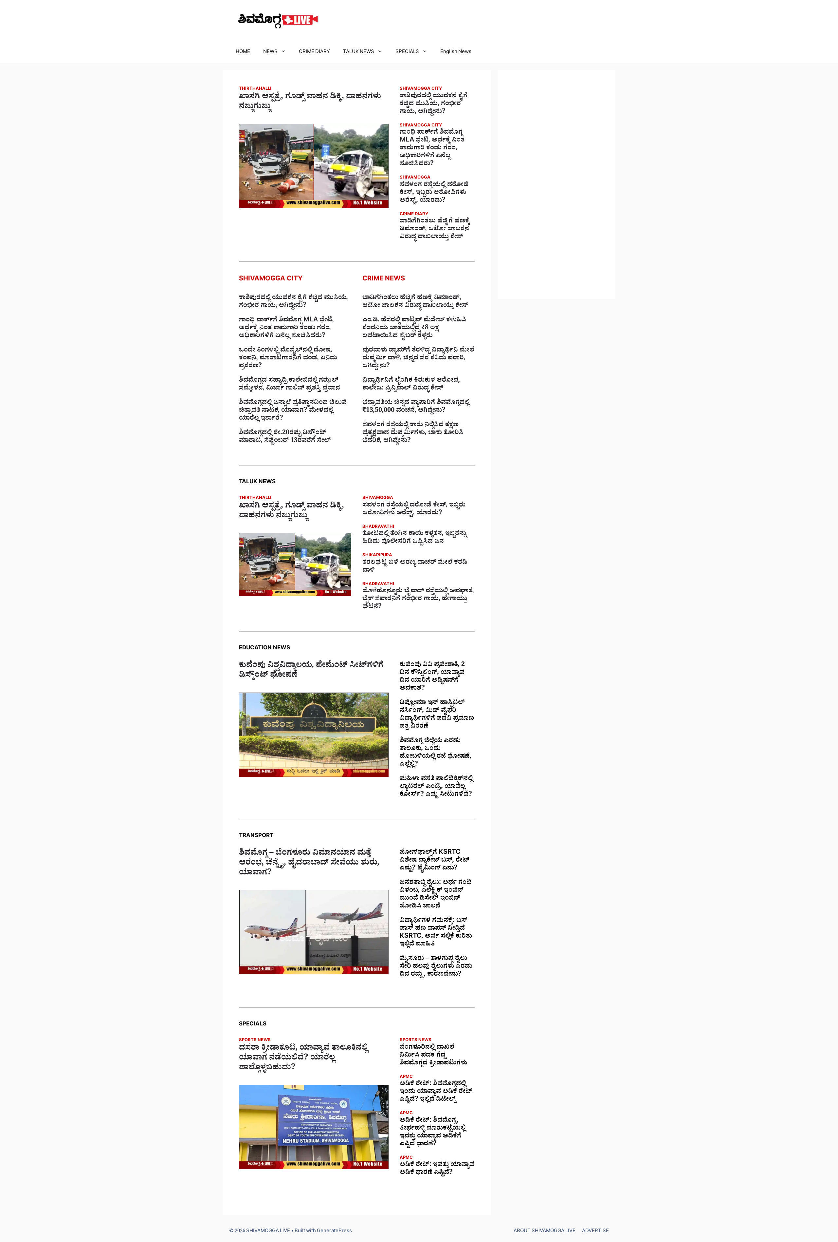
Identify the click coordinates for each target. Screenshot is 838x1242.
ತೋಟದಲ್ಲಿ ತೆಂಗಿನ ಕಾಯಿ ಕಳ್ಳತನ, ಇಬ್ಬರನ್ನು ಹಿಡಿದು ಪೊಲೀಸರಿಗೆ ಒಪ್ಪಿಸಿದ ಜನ (414, 538)
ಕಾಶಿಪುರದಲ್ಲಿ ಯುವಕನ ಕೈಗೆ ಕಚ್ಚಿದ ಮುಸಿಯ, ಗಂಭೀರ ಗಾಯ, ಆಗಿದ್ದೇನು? (433, 104)
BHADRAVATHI (378, 527)
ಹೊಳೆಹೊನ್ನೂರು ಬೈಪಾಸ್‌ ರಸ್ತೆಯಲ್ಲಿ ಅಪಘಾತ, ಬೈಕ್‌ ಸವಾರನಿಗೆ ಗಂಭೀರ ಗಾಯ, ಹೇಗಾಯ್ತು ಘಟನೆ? (418, 599)
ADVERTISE (595, 1232)
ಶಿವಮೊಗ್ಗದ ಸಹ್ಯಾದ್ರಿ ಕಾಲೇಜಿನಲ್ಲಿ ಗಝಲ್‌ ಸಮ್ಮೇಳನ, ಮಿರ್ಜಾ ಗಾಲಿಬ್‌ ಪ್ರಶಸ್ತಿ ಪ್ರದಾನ (289, 385)
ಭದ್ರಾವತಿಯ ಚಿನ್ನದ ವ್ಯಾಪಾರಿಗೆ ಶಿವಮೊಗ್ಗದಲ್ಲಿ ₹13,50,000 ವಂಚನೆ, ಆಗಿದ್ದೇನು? (415, 407)
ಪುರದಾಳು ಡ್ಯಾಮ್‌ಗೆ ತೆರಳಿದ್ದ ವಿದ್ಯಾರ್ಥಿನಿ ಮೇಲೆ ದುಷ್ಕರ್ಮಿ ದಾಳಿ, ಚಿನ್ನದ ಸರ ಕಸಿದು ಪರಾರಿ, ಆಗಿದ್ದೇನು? (418, 359)
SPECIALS (407, 52)
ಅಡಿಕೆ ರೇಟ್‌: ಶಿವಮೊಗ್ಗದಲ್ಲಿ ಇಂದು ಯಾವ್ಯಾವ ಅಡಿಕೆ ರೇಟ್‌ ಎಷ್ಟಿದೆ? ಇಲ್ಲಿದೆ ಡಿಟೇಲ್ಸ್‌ (436, 1092)
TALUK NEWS (358, 52)
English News (455, 52)
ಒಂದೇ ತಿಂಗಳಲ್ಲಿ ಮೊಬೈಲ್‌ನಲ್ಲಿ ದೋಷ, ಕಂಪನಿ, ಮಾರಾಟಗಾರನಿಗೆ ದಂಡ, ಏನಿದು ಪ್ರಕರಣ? (288, 359)
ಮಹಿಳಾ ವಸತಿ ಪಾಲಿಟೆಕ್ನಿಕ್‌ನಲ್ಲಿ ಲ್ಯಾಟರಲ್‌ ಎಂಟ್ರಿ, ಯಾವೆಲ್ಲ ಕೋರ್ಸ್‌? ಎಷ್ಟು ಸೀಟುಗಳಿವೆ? (436, 787)
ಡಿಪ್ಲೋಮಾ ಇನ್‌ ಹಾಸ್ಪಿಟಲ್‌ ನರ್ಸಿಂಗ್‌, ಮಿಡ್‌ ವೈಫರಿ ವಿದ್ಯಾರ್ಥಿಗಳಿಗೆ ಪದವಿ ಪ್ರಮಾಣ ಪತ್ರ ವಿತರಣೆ (437, 715)
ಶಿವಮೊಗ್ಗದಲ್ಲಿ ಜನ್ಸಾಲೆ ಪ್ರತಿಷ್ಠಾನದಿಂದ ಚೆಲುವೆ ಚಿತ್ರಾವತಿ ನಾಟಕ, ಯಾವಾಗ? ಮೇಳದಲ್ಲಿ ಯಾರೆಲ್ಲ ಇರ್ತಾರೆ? (293, 411)
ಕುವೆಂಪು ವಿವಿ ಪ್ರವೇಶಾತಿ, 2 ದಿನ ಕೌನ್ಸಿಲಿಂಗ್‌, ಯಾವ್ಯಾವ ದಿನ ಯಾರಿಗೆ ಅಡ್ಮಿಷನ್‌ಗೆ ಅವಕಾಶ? (432, 677)
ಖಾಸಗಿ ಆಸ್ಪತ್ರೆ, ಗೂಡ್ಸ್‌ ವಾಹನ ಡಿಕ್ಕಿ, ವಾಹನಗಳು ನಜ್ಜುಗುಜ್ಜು (310, 102)
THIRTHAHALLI (255, 89)
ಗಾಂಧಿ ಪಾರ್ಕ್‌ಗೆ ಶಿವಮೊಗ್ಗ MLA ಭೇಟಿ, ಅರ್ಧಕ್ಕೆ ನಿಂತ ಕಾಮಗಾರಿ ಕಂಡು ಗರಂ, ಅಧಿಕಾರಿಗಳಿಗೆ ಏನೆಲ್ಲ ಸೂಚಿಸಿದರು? (432, 148)
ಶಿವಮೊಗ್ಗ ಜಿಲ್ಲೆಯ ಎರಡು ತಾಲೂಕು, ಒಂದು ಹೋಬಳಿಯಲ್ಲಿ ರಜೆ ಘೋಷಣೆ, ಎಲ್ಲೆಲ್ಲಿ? (435, 753)
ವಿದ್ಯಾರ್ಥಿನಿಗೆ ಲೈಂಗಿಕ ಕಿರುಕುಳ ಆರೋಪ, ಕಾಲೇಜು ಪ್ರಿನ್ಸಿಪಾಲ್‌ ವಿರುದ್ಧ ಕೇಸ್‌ (411, 385)
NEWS (270, 52)
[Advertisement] (556, 184)
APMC (406, 1077)
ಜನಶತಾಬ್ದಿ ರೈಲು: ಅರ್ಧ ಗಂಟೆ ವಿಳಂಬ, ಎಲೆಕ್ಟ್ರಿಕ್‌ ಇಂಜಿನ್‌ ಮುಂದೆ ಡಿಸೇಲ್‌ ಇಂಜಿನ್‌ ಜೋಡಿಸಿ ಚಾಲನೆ (436, 895)
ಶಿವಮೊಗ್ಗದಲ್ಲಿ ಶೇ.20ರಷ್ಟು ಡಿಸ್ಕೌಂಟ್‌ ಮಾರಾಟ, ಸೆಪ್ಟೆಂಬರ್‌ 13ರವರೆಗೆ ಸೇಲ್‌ (285, 437)
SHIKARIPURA (377, 555)
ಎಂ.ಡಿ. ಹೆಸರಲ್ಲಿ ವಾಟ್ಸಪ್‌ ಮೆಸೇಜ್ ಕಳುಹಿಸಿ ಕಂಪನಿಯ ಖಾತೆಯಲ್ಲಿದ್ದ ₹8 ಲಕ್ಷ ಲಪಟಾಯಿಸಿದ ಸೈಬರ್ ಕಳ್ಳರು (414, 328)
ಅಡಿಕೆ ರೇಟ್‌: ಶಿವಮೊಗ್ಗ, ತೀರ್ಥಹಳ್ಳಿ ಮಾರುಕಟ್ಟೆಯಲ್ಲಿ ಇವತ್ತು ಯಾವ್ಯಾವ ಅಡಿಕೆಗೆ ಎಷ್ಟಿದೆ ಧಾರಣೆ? (432, 1133)
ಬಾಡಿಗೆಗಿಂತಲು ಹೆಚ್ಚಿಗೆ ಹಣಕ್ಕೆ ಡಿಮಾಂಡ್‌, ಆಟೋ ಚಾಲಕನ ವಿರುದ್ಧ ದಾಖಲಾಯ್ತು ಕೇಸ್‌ (435, 229)
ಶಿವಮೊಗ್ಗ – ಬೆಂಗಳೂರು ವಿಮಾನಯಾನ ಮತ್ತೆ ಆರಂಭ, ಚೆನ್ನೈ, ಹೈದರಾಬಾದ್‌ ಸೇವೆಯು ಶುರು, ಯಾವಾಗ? (309, 864)
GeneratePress (334, 1232)
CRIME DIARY (314, 52)
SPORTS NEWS (255, 1040)
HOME (243, 52)
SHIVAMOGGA (415, 178)
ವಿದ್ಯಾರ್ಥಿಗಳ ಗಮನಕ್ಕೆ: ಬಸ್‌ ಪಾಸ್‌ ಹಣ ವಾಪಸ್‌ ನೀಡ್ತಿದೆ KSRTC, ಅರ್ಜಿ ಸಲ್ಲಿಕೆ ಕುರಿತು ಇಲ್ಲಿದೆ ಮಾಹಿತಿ (436, 933)
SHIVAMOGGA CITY (421, 89)
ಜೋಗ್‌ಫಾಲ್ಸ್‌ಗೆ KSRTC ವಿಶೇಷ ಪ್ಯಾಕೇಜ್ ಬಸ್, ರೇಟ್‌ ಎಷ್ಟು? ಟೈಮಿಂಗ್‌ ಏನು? (434, 861)
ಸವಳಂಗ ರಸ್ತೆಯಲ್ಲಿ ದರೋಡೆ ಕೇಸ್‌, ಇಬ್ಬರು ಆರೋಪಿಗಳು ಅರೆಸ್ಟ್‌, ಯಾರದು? (434, 193)
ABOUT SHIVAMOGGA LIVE (544, 1232)
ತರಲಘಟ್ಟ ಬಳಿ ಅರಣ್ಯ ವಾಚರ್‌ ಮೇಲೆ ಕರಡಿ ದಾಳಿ (414, 567)
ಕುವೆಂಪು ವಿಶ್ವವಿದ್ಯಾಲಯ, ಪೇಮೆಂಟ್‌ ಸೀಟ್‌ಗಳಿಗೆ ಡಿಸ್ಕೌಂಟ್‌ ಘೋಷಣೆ (311, 671)
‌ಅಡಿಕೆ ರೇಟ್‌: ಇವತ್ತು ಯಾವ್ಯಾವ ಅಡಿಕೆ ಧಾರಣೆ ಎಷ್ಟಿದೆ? (437, 1169)
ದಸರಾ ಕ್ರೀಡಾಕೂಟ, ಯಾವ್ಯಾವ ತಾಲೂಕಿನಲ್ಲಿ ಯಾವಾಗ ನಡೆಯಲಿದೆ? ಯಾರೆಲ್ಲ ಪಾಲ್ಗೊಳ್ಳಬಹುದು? (303, 1059)
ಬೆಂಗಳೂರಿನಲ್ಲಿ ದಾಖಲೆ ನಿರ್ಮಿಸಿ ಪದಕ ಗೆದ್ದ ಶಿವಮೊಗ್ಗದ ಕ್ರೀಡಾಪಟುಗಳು (433, 1056)
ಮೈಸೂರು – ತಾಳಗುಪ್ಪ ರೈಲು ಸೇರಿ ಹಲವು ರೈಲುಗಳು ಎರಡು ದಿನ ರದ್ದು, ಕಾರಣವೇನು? (436, 967)
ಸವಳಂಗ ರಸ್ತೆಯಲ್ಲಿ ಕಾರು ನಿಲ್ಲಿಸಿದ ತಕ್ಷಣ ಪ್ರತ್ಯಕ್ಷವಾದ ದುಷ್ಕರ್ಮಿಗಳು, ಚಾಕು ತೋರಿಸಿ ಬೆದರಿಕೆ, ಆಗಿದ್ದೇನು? (413, 433)
